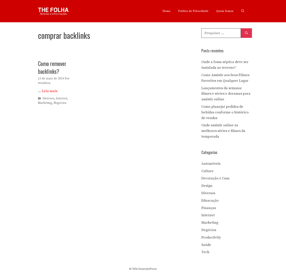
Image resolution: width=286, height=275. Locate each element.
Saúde (206, 245)
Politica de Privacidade (193, 11)
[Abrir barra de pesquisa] (242, 11)
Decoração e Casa (215, 178)
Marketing (45, 103)
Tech (205, 252)
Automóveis (210, 163)
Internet (61, 98)
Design (206, 185)
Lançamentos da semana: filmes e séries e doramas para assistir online (225, 94)
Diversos (48, 98)
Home (166, 11)
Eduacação (210, 200)
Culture (207, 171)
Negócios (60, 103)
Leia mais (49, 91)
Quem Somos (224, 11)
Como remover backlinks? (52, 67)
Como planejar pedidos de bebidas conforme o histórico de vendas (225, 112)
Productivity (211, 237)
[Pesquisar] (246, 33)
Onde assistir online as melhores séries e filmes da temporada (223, 131)
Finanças (208, 208)
